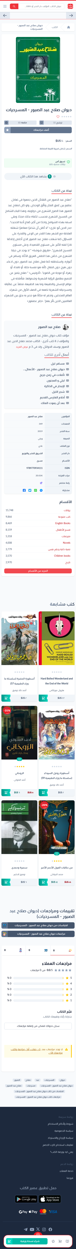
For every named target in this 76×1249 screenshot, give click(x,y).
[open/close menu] (5, 6)
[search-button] (14, 6)
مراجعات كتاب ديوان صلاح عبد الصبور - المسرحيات (38, 1097)
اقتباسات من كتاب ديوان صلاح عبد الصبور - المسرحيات (39, 1091)
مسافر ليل (58, 363)
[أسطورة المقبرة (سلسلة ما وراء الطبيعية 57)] (19, 638)
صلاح (28, 1080)
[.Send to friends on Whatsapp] (35, 490)
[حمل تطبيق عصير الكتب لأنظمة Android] (26, 1199)
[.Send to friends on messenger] (41, 490)
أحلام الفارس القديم (52, 397)
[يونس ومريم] (5, 15)
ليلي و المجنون (56, 380)
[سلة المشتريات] (60, 1241)
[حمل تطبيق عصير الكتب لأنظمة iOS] (50, 1199)
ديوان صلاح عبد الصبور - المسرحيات (56, 1086)
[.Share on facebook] (24, 490)
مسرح (40, 461)
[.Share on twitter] (29, 490)
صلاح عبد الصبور (49, 327)
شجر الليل (58, 391)
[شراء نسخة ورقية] (57, 698)
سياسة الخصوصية (63, 1131)
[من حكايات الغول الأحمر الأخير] (57, 827)
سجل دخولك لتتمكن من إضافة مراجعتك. (38, 1026)
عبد (37, 1080)
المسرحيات (49, 1080)
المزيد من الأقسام (38, 571)
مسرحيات (31, 1086)
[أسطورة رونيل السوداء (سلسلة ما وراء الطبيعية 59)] (57, 733)
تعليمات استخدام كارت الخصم (58, 1145)
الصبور (17, 1080)
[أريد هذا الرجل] (71, 15)
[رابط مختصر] (24, 483)
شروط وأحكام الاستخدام (60, 1124)
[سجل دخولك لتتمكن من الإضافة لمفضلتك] (58, 116)
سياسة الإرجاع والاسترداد (60, 1138)
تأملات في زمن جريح (52, 375)
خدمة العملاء (66, 1171)
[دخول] (53, 1241)
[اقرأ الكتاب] (19, 759)
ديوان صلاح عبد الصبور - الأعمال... (44, 369)
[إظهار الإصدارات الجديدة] (38, 1233)
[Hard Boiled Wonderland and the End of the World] (57, 638)
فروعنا (70, 1178)
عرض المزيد (22, 347)
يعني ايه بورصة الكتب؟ (61, 1152)
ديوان (62, 1080)
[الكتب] (67, 1241)
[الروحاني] (19, 733)
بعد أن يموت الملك (53, 403)
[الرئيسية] (68, 27)
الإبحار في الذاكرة (54, 386)
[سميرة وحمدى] (19, 827)
